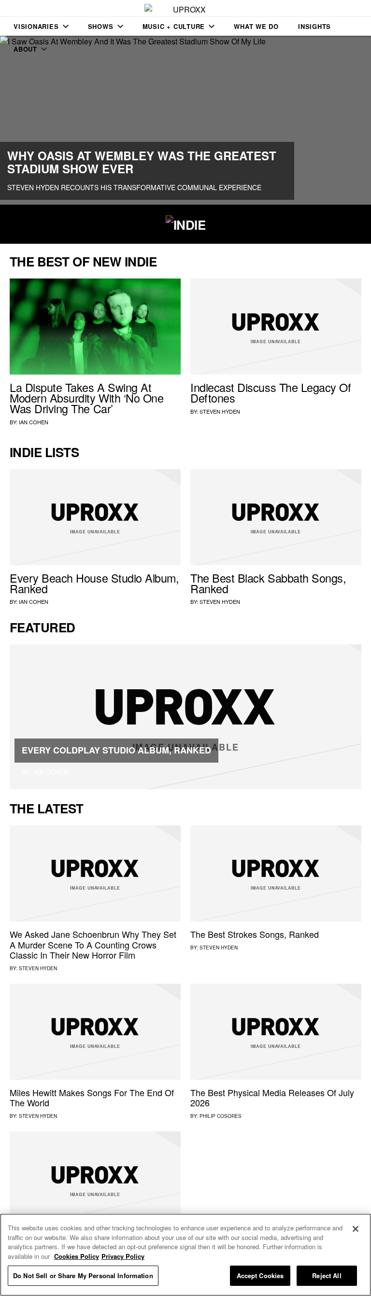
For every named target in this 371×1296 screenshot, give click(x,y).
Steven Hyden (220, 411)
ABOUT (25, 49)
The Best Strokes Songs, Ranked (254, 934)
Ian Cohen (33, 422)
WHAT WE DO (256, 26)
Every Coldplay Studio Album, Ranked (116, 750)
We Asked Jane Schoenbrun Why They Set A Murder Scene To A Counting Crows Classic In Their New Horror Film (93, 944)
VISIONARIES (36, 26)
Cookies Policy (76, 1256)
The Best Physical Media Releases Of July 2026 (272, 1097)
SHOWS (101, 26)
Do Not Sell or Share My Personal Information (83, 1275)
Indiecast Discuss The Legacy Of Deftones (270, 392)
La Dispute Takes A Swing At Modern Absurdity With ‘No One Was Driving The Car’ (86, 398)
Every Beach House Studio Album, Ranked (94, 583)
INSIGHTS (314, 26)
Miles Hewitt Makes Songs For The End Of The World (92, 1097)
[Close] (355, 1229)
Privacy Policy (122, 1256)
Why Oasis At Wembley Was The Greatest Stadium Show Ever (141, 161)
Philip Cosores (221, 1116)
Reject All (326, 1275)
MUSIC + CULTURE (174, 26)
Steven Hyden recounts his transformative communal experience (134, 187)
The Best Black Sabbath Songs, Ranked (268, 583)
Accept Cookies (260, 1275)
